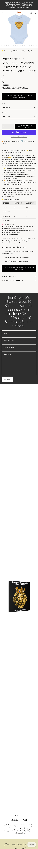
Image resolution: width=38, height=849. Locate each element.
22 (6, 46)
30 (21, 46)
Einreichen (7, 379)
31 (22, 46)
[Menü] (2, 12)
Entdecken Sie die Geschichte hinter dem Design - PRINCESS (19, 96)
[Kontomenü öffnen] (31, 12)
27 (15, 46)
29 (19, 46)
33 (26, 46)
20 (3, 46)
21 (5, 46)
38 (35, 46)
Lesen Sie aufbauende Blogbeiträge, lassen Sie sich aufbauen (19, 268)
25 (12, 46)
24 (10, 46)
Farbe (3, 103)
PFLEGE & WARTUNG (9, 277)
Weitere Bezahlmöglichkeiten (19, 137)
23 (8, 46)
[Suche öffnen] (6, 12)
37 (33, 46)
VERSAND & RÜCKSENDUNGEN (12, 281)
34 (28, 46)
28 (17, 46)
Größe (4, 112)
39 (37, 46)
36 (31, 46)
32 (24, 46)
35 (30, 46)
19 (1, 46)
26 (13, 46)
